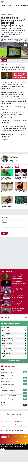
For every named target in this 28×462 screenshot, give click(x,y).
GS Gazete (4, 2)
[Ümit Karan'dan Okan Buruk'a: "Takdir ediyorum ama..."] (7, 186)
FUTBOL (3, 5)
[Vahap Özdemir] (4, 158)
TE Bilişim (17, 441)
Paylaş (4, 60)
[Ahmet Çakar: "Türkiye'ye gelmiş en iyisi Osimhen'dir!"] (21, 172)
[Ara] (23, 2)
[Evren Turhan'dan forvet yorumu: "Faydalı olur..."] (21, 186)
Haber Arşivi (20, 430)
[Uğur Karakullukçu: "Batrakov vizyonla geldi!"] (21, 199)
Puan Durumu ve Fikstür (6, 425)
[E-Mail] (11, 161)
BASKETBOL (11, 5)
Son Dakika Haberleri (8, 430)
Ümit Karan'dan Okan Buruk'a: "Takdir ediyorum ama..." (7, 192)
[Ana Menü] (25, 2)
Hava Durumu (6, 421)
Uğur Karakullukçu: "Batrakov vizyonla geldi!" (21, 204)
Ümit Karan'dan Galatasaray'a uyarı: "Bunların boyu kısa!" (6, 205)
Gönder (4, 233)
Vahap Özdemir (14, 157)
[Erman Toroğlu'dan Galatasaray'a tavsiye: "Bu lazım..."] (7, 172)
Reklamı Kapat (22, 454)
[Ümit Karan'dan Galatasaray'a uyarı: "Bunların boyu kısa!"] (7, 199)
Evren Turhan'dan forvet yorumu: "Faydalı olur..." (20, 191)
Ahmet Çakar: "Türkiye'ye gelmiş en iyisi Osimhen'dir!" (20, 178)
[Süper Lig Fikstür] (26, 366)
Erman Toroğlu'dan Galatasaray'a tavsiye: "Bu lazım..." (6, 178)
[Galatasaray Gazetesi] (14, 414)
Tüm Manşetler (20, 425)
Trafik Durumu (19, 421)
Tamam (3, 448)
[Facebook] (13, 161)
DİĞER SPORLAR (21, 5)
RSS (5, 436)
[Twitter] (16, 161)
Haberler (3, 14)
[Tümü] (26, 317)
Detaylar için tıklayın (14, 360)
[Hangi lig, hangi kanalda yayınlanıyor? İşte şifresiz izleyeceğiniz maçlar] (14, 50)
